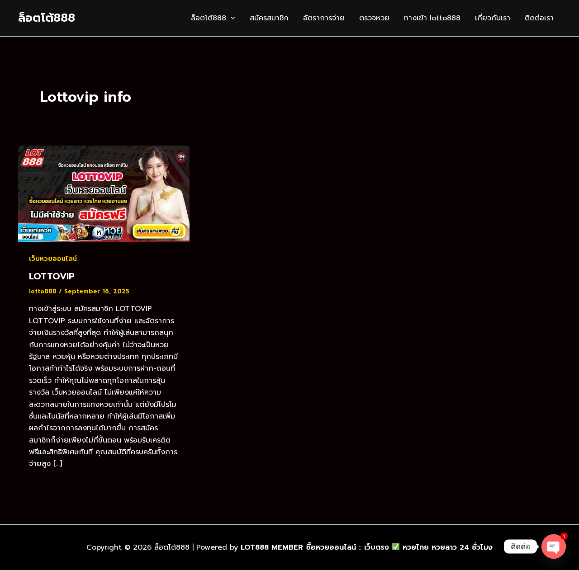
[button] (230, 18)
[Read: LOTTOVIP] (104, 193)
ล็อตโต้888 (46, 18)
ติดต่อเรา (539, 18)
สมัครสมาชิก (269, 18)
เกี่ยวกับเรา (492, 18)
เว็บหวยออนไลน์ (53, 259)
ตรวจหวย (374, 18)
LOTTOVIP (52, 276)
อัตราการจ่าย (324, 18)
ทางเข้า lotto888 (432, 18)
